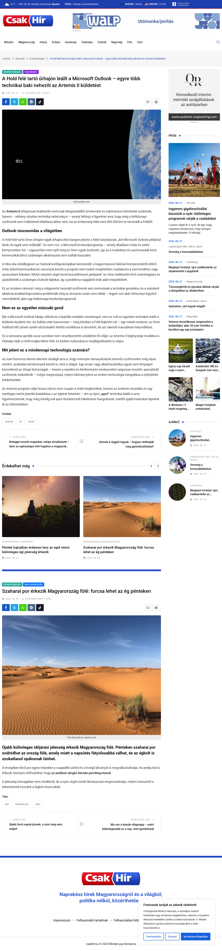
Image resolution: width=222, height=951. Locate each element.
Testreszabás (153, 936)
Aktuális (9, 42)
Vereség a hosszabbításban (86, 4)
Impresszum (62, 920)
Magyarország (26, 42)
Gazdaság (70, 42)
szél (37, 804)
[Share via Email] (148, 101)
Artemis (9, 421)
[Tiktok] (40, 101)
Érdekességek (10, 542)
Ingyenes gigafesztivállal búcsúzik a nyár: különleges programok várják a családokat (192, 214)
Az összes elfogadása (196, 936)
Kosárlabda (192, 301)
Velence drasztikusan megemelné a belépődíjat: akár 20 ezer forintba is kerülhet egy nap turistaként (191, 325)
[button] (151, 466)
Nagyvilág (116, 42)
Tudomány (87, 42)
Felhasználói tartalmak (92, 920)
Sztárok (102, 42)
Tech (139, 42)
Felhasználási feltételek (130, 920)
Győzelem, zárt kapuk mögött (187, 306)
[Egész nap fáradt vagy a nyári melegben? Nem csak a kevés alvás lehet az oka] (181, 351)
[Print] (156, 101)
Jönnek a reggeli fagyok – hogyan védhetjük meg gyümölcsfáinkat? (126, 444)
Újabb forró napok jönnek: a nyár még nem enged (35, 827)
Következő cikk (140, 437)
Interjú (43, 42)
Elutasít (172, 936)
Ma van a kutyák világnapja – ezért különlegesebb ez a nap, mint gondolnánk (128, 827)
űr (21, 421)
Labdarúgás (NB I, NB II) (182, 246)
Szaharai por (22, 804)
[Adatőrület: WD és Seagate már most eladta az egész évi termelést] (208, 351)
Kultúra (56, 42)
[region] (177, 921)
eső (7, 804)
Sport (199, 246)
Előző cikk (19, 437)
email (31, 421)
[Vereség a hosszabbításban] (177, 465)
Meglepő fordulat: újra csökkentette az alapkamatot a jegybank (205, 494)
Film (129, 42)
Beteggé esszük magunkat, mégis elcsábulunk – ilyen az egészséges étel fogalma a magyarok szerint (39, 444)
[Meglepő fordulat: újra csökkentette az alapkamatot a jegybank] (177, 492)
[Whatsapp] (23, 101)
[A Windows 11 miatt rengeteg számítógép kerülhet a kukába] (181, 389)
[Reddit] (31, 101)
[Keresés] (218, 42)
